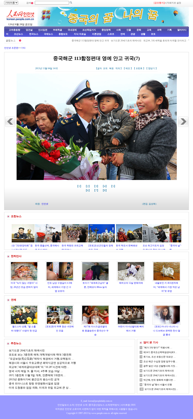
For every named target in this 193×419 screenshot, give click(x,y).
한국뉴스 (33, 34)
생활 (143, 34)
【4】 (105, 186)
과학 (159, 30)
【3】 (96, 186)
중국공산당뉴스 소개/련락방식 (104, 405)
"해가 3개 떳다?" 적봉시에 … (157, 347)
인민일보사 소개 (65, 405)
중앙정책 (106, 30)
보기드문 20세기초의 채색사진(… (160, 375)
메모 (128, 68)
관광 (133, 34)
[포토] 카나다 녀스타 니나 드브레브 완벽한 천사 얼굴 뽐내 (166, 330)
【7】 (96, 190)
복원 (111, 68)
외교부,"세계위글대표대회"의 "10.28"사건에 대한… (39, 367)
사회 (118, 30)
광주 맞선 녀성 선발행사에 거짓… (160, 366)
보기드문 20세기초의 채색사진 (116, 40)
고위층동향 (14, 30)
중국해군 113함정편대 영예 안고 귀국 (80, 40)
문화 (139, 30)
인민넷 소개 (81, 405)
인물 (128, 30)
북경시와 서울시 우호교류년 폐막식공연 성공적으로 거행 (42, 363)
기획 (169, 30)
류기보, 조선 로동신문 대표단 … (159, 356)
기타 (23, 48)
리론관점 (96, 34)
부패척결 (57, 30)
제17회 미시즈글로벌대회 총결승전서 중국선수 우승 (95, 330)
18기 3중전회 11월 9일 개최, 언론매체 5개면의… (37, 375)
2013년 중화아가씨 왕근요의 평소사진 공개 (34, 379)
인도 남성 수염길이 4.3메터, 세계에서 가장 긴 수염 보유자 (59, 287)
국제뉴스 (48, 34)
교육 (149, 30)
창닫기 (151, 68)
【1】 (79, 186)
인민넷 (44, 204)
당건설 (29, 30)
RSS (133, 405)
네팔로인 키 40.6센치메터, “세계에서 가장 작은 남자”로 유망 (166, 287)
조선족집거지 (89, 30)
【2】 (88, 186)
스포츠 (110, 34)
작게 (117, 68)
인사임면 (42, 30)
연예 (122, 34)
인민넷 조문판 (11, 48)
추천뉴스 (16, 343)
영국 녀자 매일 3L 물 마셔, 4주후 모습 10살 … (36, 371)
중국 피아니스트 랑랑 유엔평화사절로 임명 (34, 383)
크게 (105, 68)
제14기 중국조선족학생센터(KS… (160, 352)
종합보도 (63, 34)
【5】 (113, 186)
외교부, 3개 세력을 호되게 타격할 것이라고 (154, 40)
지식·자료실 (80, 34)
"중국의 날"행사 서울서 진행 (157, 384)
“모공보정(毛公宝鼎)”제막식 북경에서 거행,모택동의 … (41, 358)
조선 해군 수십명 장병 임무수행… (160, 361)
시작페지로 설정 (173, 3)
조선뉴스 (19, 34)
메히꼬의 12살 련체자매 (131, 283)
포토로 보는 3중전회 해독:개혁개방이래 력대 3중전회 (40, 354)
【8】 (105, 190)
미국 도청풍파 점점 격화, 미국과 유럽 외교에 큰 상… (40, 387)
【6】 (88, 190)
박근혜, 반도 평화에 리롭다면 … (159, 380)
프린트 (139, 68)
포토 (153, 34)
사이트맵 (125, 405)
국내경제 (72, 30)
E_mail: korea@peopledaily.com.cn (96, 401)
